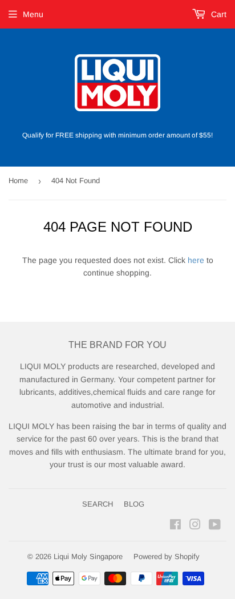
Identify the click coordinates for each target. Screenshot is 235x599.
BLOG (134, 504)
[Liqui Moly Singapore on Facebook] (175, 526)
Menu (33, 14)
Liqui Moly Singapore (88, 556)
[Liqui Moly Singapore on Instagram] (195, 526)
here (196, 260)
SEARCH (97, 504)
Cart (217, 14)
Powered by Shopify (166, 556)
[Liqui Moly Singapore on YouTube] (215, 526)
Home (18, 180)
